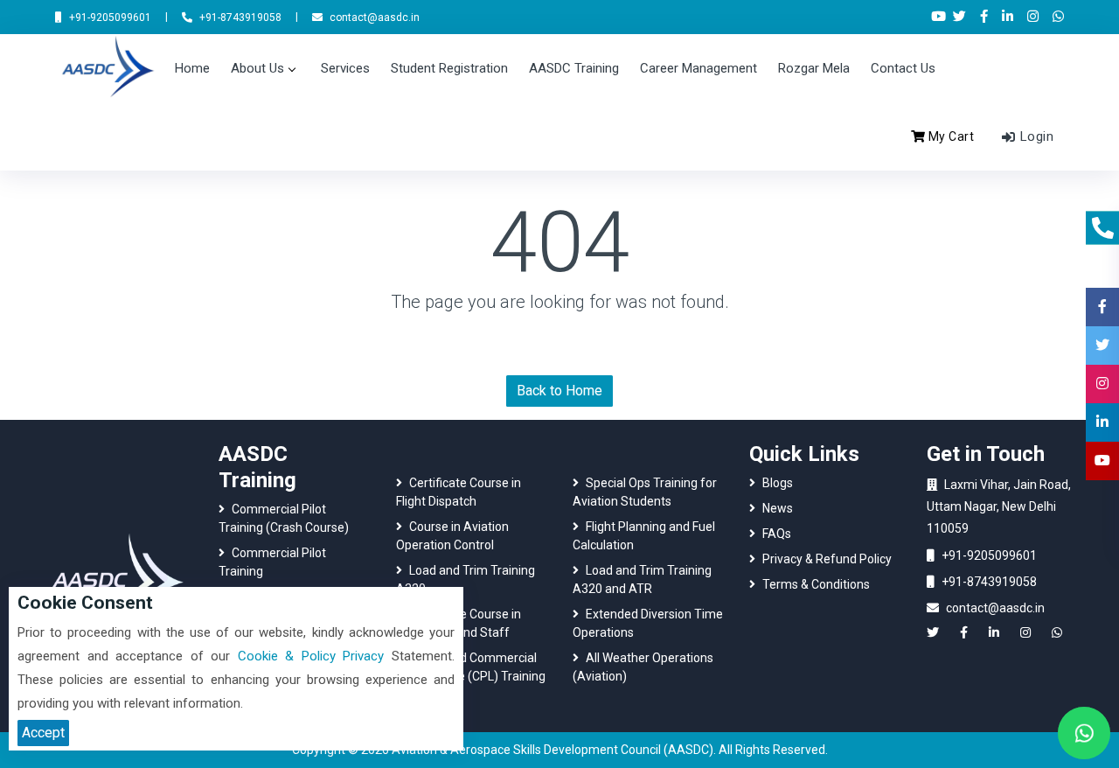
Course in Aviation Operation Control (452, 536)
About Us (257, 68)
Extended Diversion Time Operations (648, 623)
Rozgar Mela (814, 68)
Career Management (698, 68)
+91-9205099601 (989, 555)
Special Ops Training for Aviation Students (645, 492)
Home (192, 68)
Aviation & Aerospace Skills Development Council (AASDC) (552, 750)
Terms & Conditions (816, 584)
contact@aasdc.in (995, 608)
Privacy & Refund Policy (827, 559)
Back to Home (559, 390)
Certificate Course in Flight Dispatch (458, 492)
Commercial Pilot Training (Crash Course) (284, 518)
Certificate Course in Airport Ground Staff (458, 623)
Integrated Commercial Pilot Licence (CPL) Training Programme (471, 676)
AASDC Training (574, 68)
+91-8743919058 (989, 582)
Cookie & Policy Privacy (311, 656)
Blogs (777, 483)
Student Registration (449, 68)
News (777, 508)
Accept (43, 732)
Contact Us (903, 68)
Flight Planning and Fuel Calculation (644, 536)
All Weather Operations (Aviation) (643, 667)
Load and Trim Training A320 (465, 579)
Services (345, 68)
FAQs (776, 534)
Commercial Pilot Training (272, 562)
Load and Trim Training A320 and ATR (642, 579)
